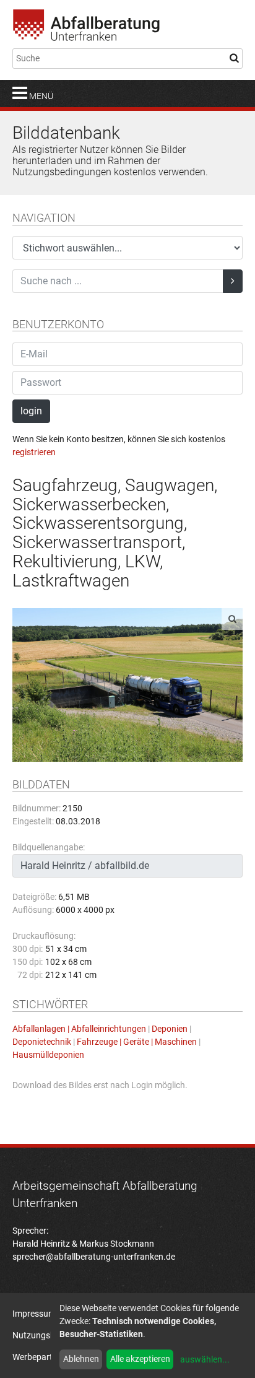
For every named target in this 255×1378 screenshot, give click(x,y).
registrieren (34, 452)
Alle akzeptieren (140, 1359)
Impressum (34, 1314)
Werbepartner (38, 1357)
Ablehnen (81, 1359)
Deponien (170, 1029)
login (31, 411)
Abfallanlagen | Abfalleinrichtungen (79, 1029)
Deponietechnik (41, 1042)
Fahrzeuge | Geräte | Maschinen (137, 1042)
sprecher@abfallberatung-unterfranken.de (93, 1257)
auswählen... (205, 1359)
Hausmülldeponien (48, 1055)
